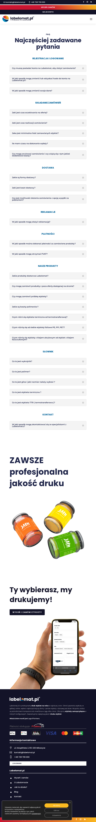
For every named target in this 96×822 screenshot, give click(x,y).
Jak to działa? (20, 787)
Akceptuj (56, 805)
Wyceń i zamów (21, 778)
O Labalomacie (21, 782)
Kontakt (17, 796)
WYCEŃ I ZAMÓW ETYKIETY (27, 612)
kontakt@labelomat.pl (15, 2)
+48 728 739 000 (22, 757)
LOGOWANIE (17, 763)
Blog (16, 792)
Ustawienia (56, 815)
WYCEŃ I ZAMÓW (48, 7)
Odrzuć (56, 810)
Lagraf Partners (34, 718)
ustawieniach (36, 814)
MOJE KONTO (48, 12)
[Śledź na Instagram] (87, 1)
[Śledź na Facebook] (83, 1)
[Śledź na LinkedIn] (91, 1)
